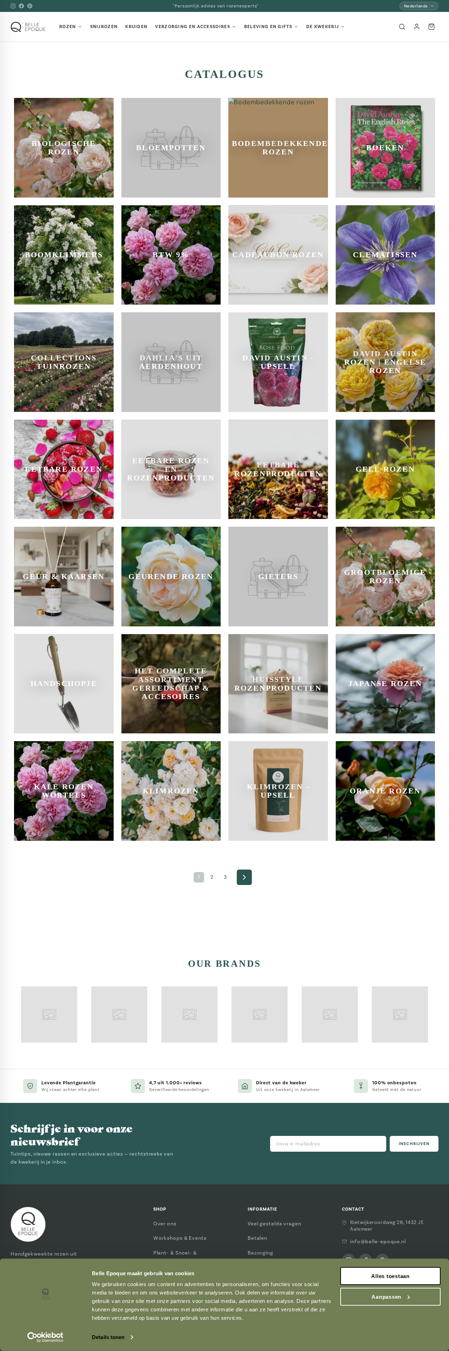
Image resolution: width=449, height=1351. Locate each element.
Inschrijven (414, 1143)
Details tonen (108, 1337)
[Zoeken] (402, 27)
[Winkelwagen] (431, 27)
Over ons (164, 1223)
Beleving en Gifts (268, 26)
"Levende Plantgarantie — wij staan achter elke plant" (215, 6)
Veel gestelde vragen (274, 1223)
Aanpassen (386, 1297)
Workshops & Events (180, 1238)
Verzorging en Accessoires (192, 26)
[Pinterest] (29, 6)
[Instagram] (13, 6)
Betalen (257, 1238)
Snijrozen (104, 26)
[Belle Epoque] (28, 27)
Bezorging (260, 1253)
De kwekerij (322, 26)
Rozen (67, 26)
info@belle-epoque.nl (378, 1241)
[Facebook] (21, 6)
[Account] (417, 27)
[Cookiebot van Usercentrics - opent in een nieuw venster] (45, 1337)
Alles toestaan (390, 1276)
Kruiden (136, 26)
